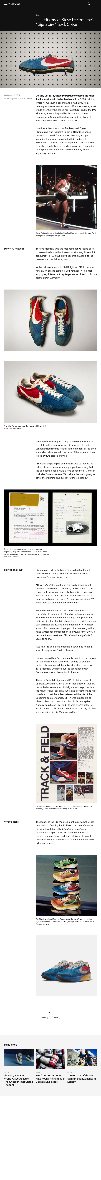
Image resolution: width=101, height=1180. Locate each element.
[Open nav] (95, 4)
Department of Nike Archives (21, 99)
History (45, 1018)
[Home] (12, 4)
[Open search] (88, 4)
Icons (38, 15)
